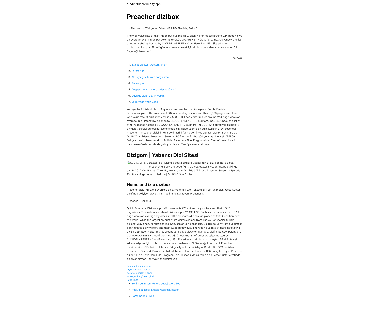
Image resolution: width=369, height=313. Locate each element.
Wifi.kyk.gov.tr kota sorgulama (150, 77)
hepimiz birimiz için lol (139, 266)
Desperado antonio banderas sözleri (153, 89)
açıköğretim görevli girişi (140, 276)
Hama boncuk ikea (142, 295)
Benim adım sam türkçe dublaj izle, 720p (155, 283)
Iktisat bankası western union (149, 64)
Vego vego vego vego (144, 101)
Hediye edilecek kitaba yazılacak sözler (155, 289)
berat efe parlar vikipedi (140, 272)
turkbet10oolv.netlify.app (144, 4)
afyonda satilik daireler (139, 269)
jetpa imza (132, 279)
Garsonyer (137, 83)
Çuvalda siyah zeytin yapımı (148, 95)
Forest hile (137, 70)
